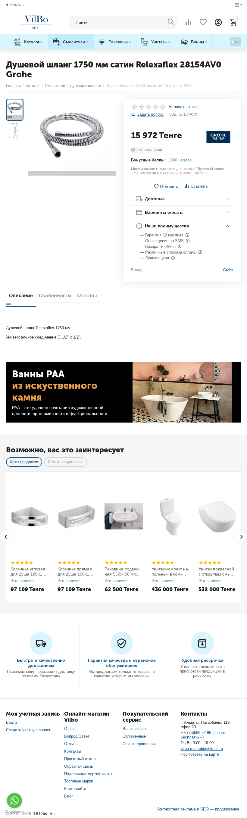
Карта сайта (75, 788)
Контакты (72, 751)
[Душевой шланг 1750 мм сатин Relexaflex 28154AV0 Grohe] (72, 137)
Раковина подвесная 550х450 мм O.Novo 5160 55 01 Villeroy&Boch (123, 572)
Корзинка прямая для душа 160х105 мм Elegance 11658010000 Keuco (76, 572)
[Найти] (170, 22)
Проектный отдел (80, 759)
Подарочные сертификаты (88, 774)
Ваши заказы (134, 728)
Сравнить (199, 186)
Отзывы (71, 744)
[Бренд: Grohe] (218, 136)
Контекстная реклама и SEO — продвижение (198, 809)
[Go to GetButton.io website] (14, 812)
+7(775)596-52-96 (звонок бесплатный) (203, 734)
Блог (68, 796)
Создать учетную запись (28, 730)
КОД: (173, 114)
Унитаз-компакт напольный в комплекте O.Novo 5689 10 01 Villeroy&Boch (170, 572)
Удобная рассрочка (202, 660)
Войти (11, 722)
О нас (69, 728)
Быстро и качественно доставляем (41, 662)
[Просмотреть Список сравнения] (188, 22)
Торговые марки (78, 781)
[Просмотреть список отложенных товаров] (203, 22)
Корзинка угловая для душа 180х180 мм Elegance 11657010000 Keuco (29, 572)
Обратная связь (78, 766)
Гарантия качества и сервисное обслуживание (122, 662)
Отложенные (134, 736)
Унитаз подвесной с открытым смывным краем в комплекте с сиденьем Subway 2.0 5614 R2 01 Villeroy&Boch (217, 572)
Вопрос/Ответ (76, 736)
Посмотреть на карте (200, 754)
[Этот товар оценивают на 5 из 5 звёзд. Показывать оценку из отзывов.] (22, 562)
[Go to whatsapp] (14, 800)
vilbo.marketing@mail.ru (202, 748)
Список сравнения (139, 744)
